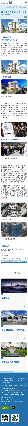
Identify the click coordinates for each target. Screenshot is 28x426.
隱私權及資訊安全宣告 (8, 378)
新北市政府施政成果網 (6, 2)
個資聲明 (20, 380)
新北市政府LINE (15, 423)
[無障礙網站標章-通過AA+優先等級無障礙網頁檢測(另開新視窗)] (5, 407)
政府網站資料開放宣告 (8, 380)
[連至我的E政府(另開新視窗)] (13, 407)
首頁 (10, 6)
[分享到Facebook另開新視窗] (24, 17)
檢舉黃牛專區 (6, 382)
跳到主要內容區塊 (7, 1)
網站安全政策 (22, 378)
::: (1, 7)
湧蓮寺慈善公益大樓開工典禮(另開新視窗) (13, 258)
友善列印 (16, 17)
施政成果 (15, 6)
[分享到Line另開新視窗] (26, 17)
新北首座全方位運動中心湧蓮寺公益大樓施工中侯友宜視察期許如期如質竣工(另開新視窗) (14, 261)
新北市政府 (5, 423)
